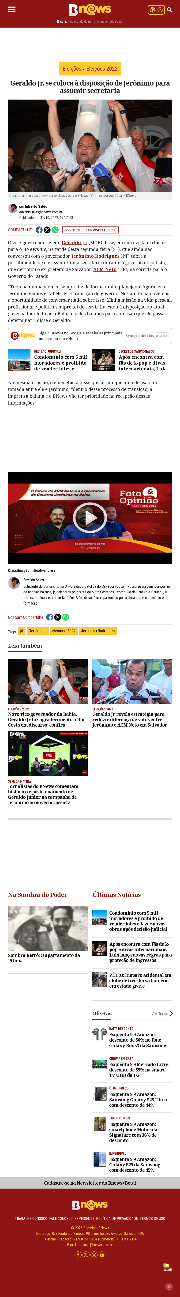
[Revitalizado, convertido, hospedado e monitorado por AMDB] (167, 1267)
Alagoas (102, 21)
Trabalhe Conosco (31, 1218)
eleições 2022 (64, 630)
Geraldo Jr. (74, 242)
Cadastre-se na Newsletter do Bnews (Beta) (90, 1183)
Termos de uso (152, 1218)
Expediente (84, 1218)
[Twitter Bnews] (86, 1255)
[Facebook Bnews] (78, 1255)
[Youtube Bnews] (101, 1255)
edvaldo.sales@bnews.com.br (40, 212)
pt (21, 630)
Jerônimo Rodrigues (95, 256)
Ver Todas (159, 1013)
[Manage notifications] (169, 1286)
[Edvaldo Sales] (13, 208)
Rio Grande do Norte (82, 21)
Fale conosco (61, 1218)
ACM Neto (104, 269)
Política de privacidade (117, 1218)
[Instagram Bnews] (94, 1255)
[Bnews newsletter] (90, 229)
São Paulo (115, 21)
